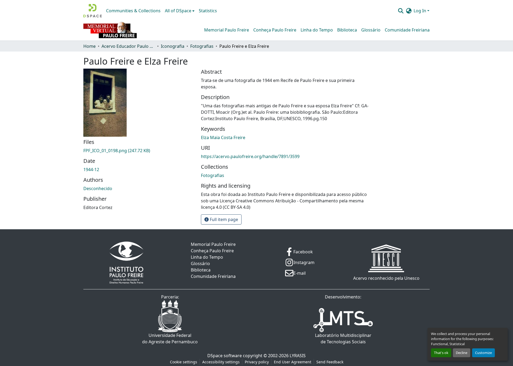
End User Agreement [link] (292, 361)
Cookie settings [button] (183, 361)
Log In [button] (420, 11)
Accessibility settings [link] (221, 361)
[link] (139, 150)
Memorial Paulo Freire (226, 30)
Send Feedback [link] (329, 361)
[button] (92, 10)
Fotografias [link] (201, 46)
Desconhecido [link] (97, 188)
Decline (461, 352)
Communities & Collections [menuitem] (133, 11)
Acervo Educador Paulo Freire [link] (128, 46)
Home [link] (89, 46)
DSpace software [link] (224, 356)
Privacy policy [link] (257, 361)
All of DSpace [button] (178, 11)
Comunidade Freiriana (407, 30)
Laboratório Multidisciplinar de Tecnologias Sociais (343, 338)
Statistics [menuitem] (208, 11)
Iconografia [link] (172, 46)
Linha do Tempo (317, 30)
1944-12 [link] (91, 169)
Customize (483, 352)
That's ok (441, 352)
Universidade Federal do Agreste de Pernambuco (170, 338)
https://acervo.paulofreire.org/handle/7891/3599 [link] (250, 156)
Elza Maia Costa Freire (223, 137)
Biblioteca (347, 30)
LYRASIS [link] (298, 356)
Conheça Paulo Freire (274, 30)
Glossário (370, 30)
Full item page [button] (223, 219)
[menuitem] (180, 10)
